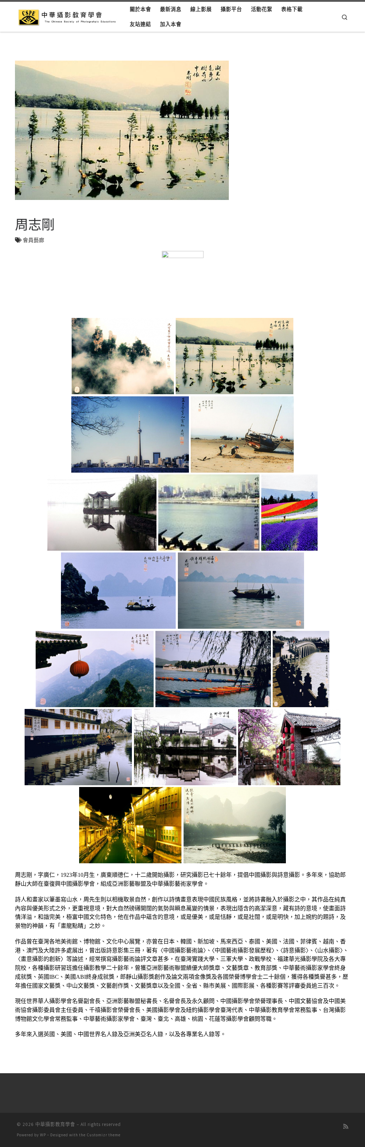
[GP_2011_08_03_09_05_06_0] (234, 356)
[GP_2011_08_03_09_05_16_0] (118, 591)
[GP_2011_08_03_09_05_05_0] (123, 356)
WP (43, 1134)
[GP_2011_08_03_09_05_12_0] (208, 512)
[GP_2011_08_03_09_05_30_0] (130, 825)
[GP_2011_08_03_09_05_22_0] (301, 669)
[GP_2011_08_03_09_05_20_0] (213, 669)
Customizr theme (103, 1134)
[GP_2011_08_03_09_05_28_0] (289, 747)
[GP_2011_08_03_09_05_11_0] (101, 512)
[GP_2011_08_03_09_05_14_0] (290, 512)
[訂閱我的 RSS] (345, 1126)
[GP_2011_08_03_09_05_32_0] (234, 825)
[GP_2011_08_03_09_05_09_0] (242, 434)
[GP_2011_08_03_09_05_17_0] (241, 591)
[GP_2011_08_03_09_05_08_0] (130, 434)
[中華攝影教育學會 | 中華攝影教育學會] (68, 16)
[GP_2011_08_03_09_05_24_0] (78, 747)
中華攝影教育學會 (55, 1124)
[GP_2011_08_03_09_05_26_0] (185, 747)
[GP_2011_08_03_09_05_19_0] (94, 669)
